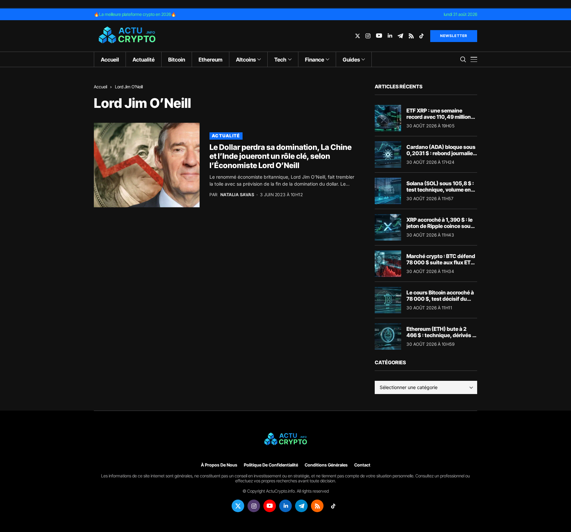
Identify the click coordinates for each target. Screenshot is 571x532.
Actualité (226, 135)
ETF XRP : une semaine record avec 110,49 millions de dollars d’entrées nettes (440, 116)
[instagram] (367, 35)
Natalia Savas (237, 194)
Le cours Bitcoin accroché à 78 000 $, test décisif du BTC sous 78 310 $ (440, 298)
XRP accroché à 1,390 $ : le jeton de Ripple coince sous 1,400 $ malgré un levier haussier (440, 229)
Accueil (100, 86)
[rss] (411, 35)
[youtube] (379, 36)
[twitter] (357, 36)
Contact (362, 465)
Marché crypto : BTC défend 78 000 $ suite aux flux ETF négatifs (440, 262)
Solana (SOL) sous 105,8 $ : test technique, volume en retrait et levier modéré (440, 189)
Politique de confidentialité (271, 465)
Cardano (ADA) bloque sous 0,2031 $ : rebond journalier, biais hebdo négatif (441, 153)
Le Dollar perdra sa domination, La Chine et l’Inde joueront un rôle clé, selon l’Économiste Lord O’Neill (280, 156)
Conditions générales (326, 465)
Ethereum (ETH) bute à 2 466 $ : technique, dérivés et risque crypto (441, 335)
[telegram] (400, 35)
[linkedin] (390, 36)
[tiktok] (421, 35)
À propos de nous (219, 465)
